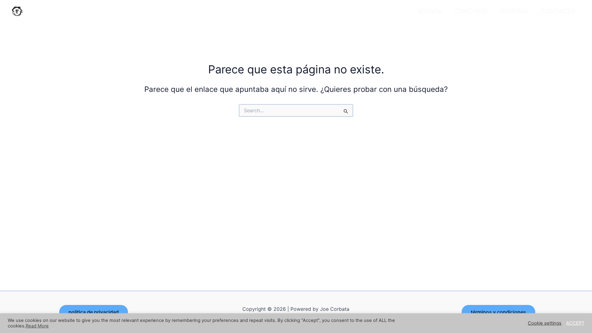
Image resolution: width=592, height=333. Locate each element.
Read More (37, 326)
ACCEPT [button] (575, 323)
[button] (93, 312)
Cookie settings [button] (544, 323)
